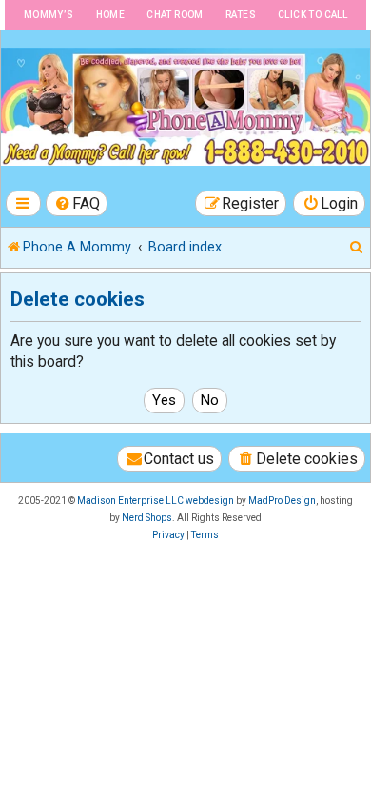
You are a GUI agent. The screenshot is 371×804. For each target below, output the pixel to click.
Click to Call (312, 15)
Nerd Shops (147, 518)
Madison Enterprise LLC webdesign (155, 500)
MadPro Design (282, 500)
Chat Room (175, 15)
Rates (240, 15)
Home (111, 15)
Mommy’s (49, 15)
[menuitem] (77, 203)
